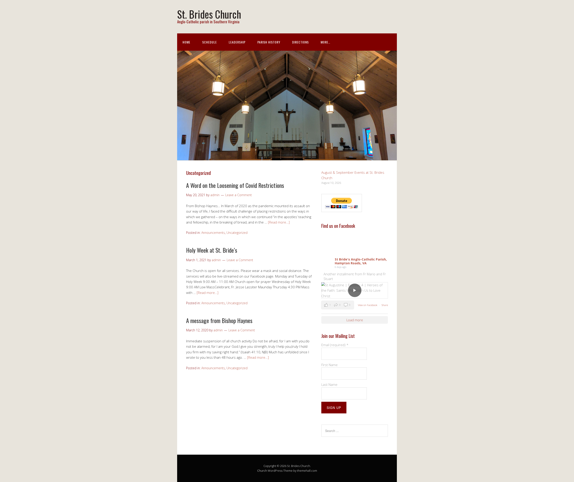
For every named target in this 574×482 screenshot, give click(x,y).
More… (325, 42)
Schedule (209, 42)
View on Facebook (368, 305)
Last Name (329, 384)
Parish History (268, 42)
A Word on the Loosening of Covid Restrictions (235, 185)
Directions (300, 42)
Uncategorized (237, 232)
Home (186, 42)
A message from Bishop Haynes (219, 320)
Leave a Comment (238, 195)
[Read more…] (279, 222)
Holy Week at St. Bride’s (211, 250)
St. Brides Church (209, 14)
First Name (329, 365)
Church (262, 471)
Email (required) (334, 345)
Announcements (213, 232)
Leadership (237, 42)
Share (385, 305)
